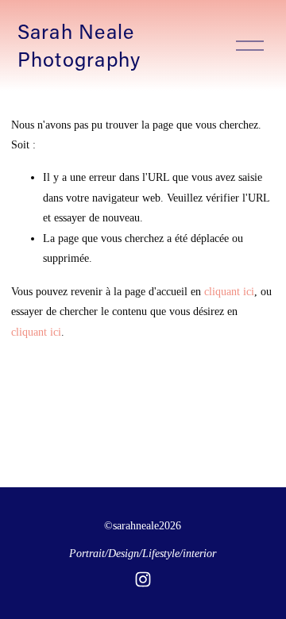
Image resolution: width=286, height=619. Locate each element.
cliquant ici (229, 291)
